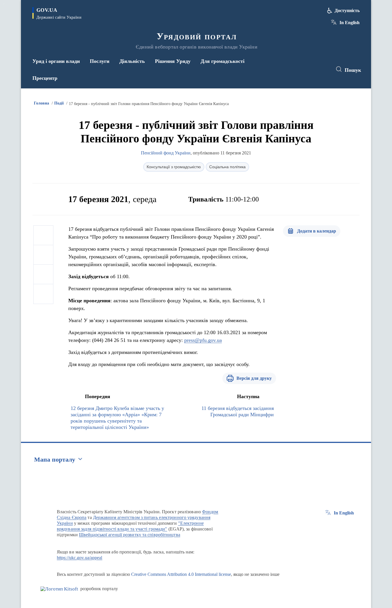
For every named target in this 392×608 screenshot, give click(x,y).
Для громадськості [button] (222, 61)
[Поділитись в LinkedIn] (43, 294)
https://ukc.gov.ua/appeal (79, 557)
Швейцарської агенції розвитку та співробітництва (129, 534)
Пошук (353, 70)
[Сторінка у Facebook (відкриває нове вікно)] (301, 69)
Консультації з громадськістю (174, 166)
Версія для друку (254, 378)
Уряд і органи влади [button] (56, 61)
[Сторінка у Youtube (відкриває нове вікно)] (322, 69)
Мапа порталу (54, 459)
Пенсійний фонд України (166, 152)
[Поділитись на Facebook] (43, 235)
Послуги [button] (99, 61)
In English (349, 22)
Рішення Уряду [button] (173, 61)
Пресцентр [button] (44, 78)
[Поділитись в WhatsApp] (43, 274)
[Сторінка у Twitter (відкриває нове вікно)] (311, 69)
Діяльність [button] (132, 61)
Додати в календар (316, 231)
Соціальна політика (227, 166)
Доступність (347, 10)
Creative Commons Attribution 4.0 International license (181, 574)
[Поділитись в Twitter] (43, 255)
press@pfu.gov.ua (203, 340)
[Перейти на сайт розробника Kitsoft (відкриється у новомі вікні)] (59, 588)
